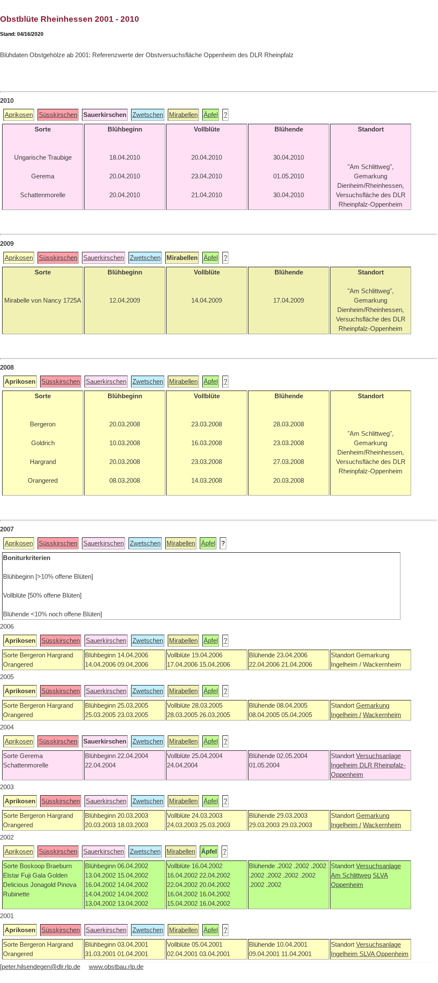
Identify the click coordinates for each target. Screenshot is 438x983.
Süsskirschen (58, 114)
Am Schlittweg (351, 875)
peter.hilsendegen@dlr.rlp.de (41, 966)
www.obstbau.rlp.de (116, 966)
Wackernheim (382, 715)
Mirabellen (183, 114)
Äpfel (211, 114)
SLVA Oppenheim (384, 954)
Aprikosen (19, 114)
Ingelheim (345, 765)
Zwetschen (147, 114)
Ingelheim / (346, 715)
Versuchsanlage (378, 756)
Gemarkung (372, 705)
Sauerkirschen (103, 257)
